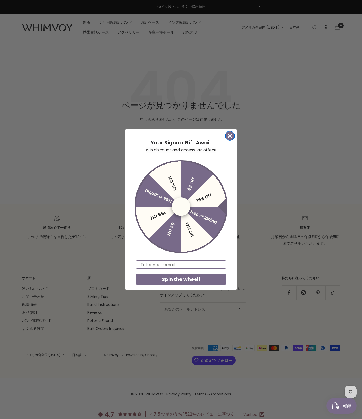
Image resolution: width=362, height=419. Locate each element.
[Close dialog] (230, 135)
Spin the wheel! (181, 279)
